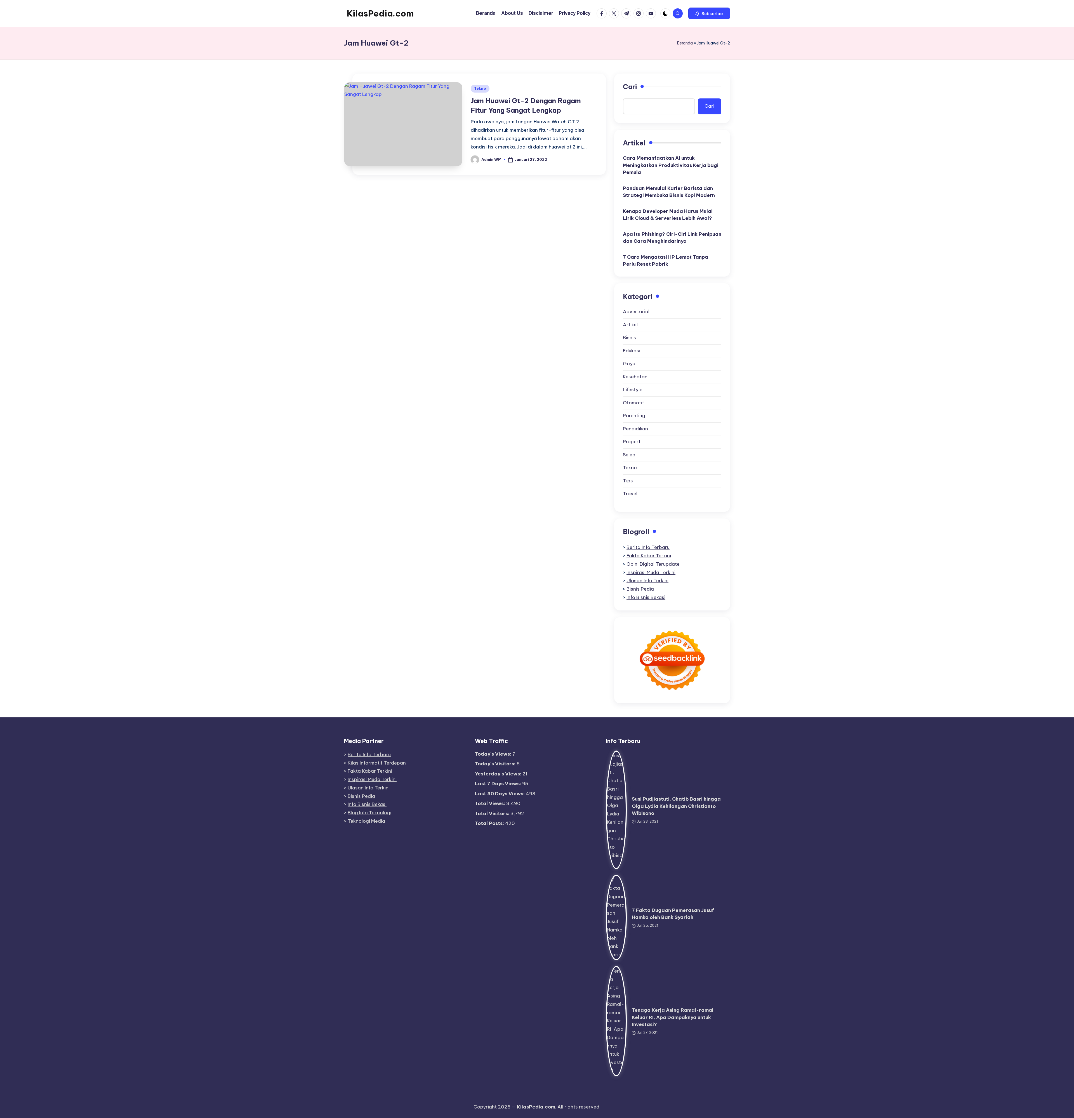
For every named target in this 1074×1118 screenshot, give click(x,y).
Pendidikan (635, 429)
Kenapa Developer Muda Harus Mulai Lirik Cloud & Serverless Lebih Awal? (668, 214)
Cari (630, 86)
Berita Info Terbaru (648, 547)
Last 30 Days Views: (500, 794)
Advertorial (636, 311)
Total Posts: (490, 823)
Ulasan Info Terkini (647, 580)
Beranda (685, 43)
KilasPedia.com (380, 13)
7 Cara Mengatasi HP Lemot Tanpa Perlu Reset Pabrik (665, 260)
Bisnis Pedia (640, 589)
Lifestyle (632, 389)
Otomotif (633, 403)
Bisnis (629, 337)
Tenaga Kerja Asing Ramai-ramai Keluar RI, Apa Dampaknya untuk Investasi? (672, 1017)
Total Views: (490, 803)
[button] (709, 13)
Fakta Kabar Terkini (648, 556)
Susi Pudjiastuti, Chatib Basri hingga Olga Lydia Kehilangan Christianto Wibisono (676, 806)
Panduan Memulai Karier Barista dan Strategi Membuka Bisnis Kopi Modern (669, 192)
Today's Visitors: (496, 764)
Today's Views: (493, 754)
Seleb (629, 455)
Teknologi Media (366, 821)
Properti (632, 441)
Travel (630, 493)
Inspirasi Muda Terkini (650, 572)
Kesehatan (635, 377)
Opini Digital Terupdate (653, 564)
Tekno (480, 88)
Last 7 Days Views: (498, 783)
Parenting (634, 415)
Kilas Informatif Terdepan (377, 763)
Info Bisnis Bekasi (645, 597)
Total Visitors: (492, 813)
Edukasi (631, 351)
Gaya (629, 363)
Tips (628, 481)
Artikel (630, 325)
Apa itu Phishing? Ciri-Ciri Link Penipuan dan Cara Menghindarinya (672, 237)
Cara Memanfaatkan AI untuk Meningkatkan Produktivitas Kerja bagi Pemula (671, 165)
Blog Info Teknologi (369, 813)
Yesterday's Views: (498, 774)
